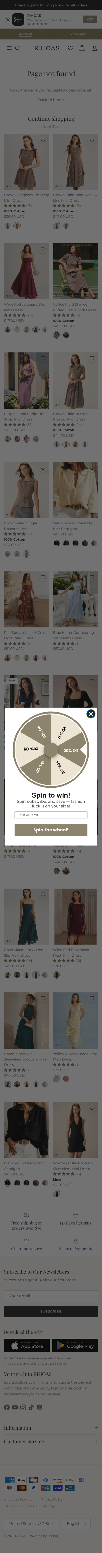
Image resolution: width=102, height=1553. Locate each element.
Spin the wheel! (51, 829)
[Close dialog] (91, 714)
